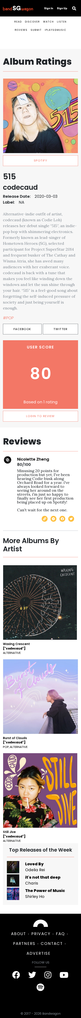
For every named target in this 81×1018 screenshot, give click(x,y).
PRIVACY (41, 933)
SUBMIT (36, 30)
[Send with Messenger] (53, 519)
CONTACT (52, 943)
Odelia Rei (35, 870)
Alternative (12, 653)
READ (18, 21)
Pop (6, 747)
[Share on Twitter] (71, 519)
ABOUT (18, 933)
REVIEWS (21, 30)
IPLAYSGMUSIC (55, 30)
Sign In (48, 8)
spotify (40, 160)
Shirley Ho (34, 896)
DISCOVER (32, 21)
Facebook (22, 329)
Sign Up (62, 8)
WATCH (48, 21)
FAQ (60, 933)
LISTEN (62, 21)
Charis (31, 883)
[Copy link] (45, 519)
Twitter (60, 329)
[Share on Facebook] (62, 519)
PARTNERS (24, 943)
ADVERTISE (39, 953)
